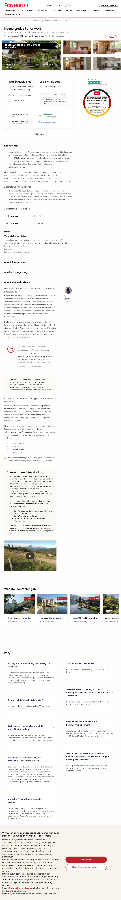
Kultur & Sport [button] (43, 10)
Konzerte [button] (57, 10)
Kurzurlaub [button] (81, 10)
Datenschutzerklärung (20, 888)
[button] (10, 10)
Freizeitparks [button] (10, 10)
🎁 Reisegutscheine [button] (12, 14)
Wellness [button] (69, 10)
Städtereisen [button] (95, 10)
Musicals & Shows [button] (26, 10)
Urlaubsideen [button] (110, 10)
